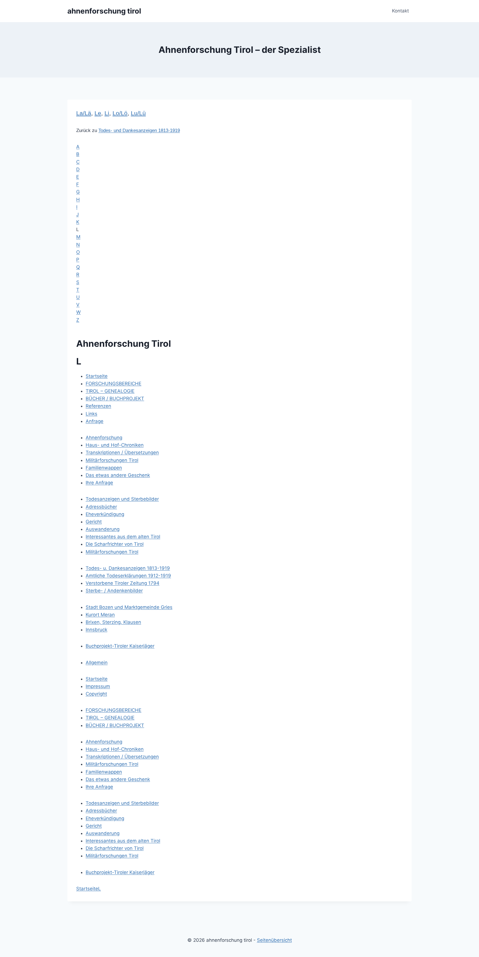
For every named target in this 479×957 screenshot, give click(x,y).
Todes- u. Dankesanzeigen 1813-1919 (128, 568)
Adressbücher (101, 506)
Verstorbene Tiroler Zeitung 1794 (122, 583)
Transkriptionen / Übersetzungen (122, 452)
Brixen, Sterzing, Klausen (113, 622)
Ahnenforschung (104, 437)
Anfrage (94, 421)
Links (91, 414)
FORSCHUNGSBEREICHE (113, 383)
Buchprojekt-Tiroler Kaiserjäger (120, 646)
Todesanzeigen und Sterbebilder (122, 499)
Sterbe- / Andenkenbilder (114, 590)
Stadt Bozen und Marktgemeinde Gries (129, 607)
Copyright (96, 694)
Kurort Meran (100, 614)
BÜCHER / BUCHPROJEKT (115, 398)
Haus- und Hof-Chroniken (115, 445)
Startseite (97, 376)
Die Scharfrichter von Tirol (115, 544)
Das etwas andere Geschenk (118, 475)
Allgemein (97, 662)
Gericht (94, 521)
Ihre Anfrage (99, 482)
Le (98, 113)
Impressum (98, 686)
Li (107, 113)
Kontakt (400, 11)
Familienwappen (104, 467)
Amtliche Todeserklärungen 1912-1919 (128, 575)
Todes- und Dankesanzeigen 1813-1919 (139, 130)
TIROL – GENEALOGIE (110, 391)
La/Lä (83, 113)
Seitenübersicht (274, 940)
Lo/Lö (120, 113)
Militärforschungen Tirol (112, 460)
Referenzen (98, 406)
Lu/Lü (138, 113)
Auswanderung (102, 529)
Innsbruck (96, 629)
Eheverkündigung (105, 514)
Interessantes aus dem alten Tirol (123, 536)
